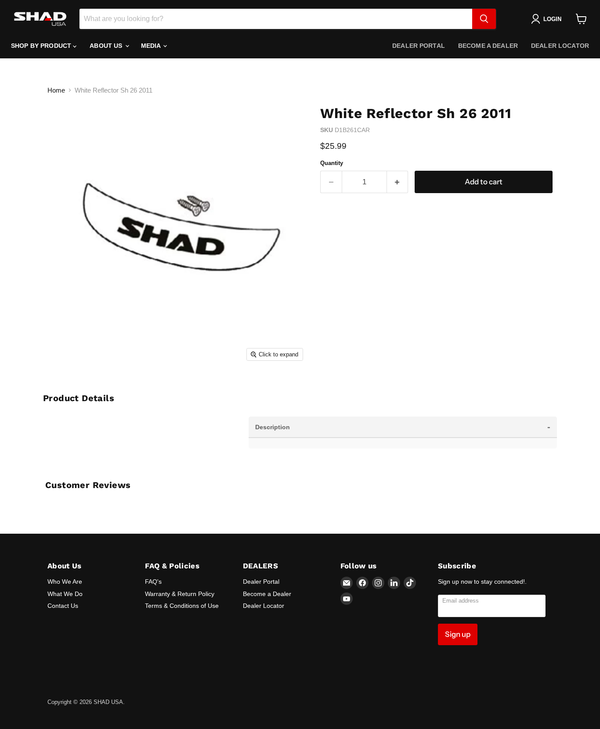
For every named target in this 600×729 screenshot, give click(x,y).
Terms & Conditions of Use (182, 605)
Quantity (331, 163)
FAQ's (153, 581)
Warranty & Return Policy (179, 593)
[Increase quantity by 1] (397, 182)
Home (56, 90)
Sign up (457, 634)
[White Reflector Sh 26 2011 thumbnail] (64, 390)
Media (152, 45)
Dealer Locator (560, 45)
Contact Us (62, 605)
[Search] (484, 19)
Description (402, 426)
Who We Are (64, 581)
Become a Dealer (488, 45)
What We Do (65, 593)
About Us (107, 45)
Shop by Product (42, 45)
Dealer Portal (418, 45)
